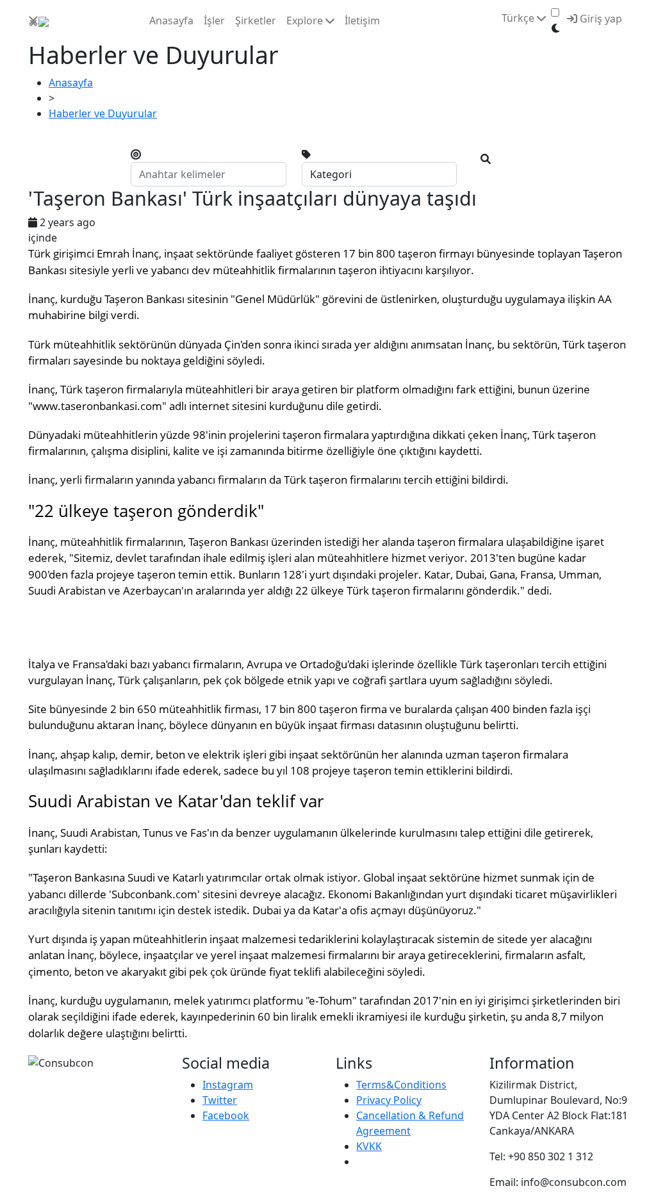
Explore (305, 20)
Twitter (219, 1100)
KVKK (369, 1146)
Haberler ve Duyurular (103, 113)
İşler (214, 20)
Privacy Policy (389, 1100)
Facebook (225, 1115)
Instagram (227, 1085)
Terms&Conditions (401, 1085)
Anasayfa (171, 20)
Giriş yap (599, 19)
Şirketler (255, 20)
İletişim (362, 20)
